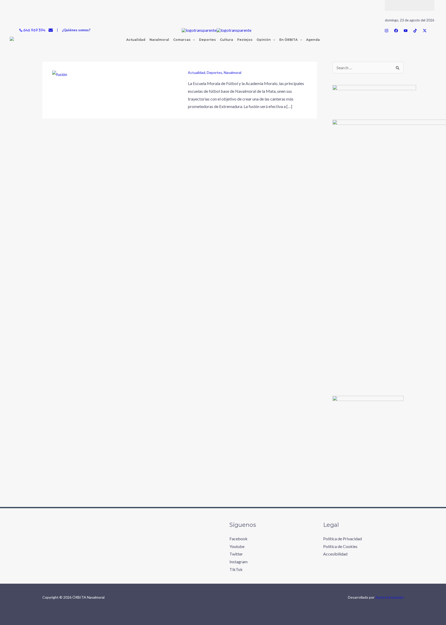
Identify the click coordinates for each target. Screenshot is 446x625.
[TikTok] (415, 31)
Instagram (238, 561)
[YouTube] (406, 31)
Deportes (214, 72)
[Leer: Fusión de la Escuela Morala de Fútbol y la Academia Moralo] (59, 73)
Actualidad (196, 72)
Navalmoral (232, 72)
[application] (192, 40)
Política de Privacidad (342, 538)
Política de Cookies (340, 546)
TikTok (236, 569)
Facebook (238, 538)
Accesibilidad (335, 553)
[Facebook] (396, 31)
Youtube (236, 546)
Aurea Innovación (389, 597)
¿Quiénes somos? (76, 30)
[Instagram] (386, 31)
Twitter (236, 553)
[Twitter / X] (425, 31)
